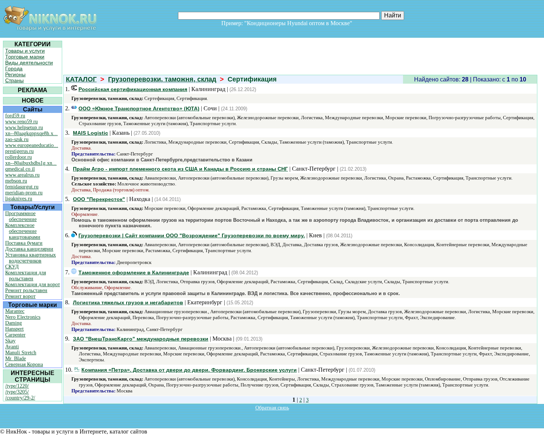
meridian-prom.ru (24, 192)
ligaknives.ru (18, 198)
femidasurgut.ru (21, 187)
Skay (10, 341)
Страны (14, 80)
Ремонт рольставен (26, 290)
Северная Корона (24, 364)
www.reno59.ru (21, 121)
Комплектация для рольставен (25, 275)
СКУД (12, 267)
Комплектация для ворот (32, 284)
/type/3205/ (17, 392)
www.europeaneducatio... (31, 145)
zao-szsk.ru (16, 139)
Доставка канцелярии (29, 249)
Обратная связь (272, 408)
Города (14, 68)
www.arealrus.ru (22, 175)
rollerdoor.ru (18, 157)
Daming (13, 323)
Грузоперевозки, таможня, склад (162, 79)
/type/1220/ (17, 386)
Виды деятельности (29, 63)
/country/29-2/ (20, 398)
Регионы (15, 74)
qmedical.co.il (20, 169)
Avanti (12, 346)
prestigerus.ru (19, 151)
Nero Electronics (22, 317)
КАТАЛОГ (81, 79)
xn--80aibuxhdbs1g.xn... (31, 163)
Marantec (14, 311)
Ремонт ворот (20, 296)
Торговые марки (24, 57)
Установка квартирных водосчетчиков (30, 258)
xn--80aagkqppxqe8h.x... (31, 133)
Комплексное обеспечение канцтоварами (22, 231)
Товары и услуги (25, 51)
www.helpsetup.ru (24, 127)
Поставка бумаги (24, 243)
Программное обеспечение (21, 216)
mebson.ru (16, 181)
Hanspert (14, 329)
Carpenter (15, 335)
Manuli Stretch (20, 352)
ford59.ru (15, 115)
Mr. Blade (15, 358)
